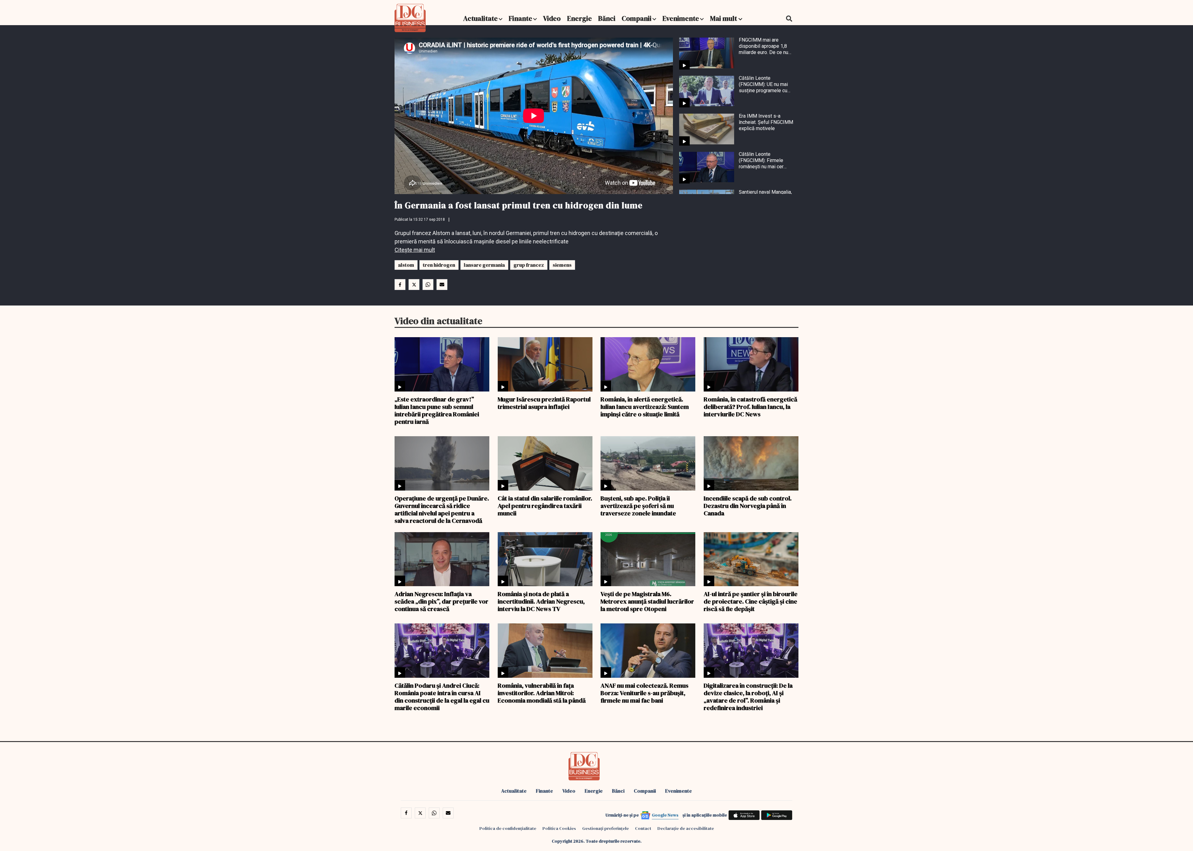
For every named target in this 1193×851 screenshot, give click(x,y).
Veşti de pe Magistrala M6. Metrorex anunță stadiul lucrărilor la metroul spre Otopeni (647, 601)
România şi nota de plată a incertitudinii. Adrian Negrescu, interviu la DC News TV (541, 601)
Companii (636, 18)
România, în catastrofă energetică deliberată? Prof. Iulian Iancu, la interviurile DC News (750, 406)
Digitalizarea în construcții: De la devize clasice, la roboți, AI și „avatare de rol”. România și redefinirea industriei (748, 696)
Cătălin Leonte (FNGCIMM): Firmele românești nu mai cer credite (761, 160)
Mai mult (724, 18)
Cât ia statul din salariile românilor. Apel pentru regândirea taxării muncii (545, 505)
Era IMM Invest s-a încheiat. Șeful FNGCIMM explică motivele (766, 122)
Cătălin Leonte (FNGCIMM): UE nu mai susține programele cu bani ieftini (763, 84)
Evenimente (680, 18)
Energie (579, 18)
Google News (665, 815)
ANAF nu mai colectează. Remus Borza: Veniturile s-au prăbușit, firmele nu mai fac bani (644, 692)
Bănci (606, 18)
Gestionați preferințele (605, 828)
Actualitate (480, 18)
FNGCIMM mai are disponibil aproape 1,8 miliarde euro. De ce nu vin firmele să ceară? (763, 46)
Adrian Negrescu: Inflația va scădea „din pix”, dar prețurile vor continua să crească (441, 601)
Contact (643, 828)
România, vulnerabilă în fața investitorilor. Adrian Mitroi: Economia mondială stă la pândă (542, 692)
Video (552, 18)
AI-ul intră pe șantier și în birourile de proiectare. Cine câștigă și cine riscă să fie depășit (751, 601)
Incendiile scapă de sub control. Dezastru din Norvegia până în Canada (748, 505)
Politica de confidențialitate (507, 828)
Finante (520, 18)
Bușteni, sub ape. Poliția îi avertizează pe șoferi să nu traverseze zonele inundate (638, 505)
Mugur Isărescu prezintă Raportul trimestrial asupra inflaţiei (544, 402)
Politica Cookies (559, 828)
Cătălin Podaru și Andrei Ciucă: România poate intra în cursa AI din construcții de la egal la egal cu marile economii (442, 696)
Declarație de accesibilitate (685, 828)
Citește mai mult (415, 250)
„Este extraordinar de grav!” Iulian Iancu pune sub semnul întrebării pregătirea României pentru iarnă (437, 410)
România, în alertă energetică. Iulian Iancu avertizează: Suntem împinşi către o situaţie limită (645, 406)
